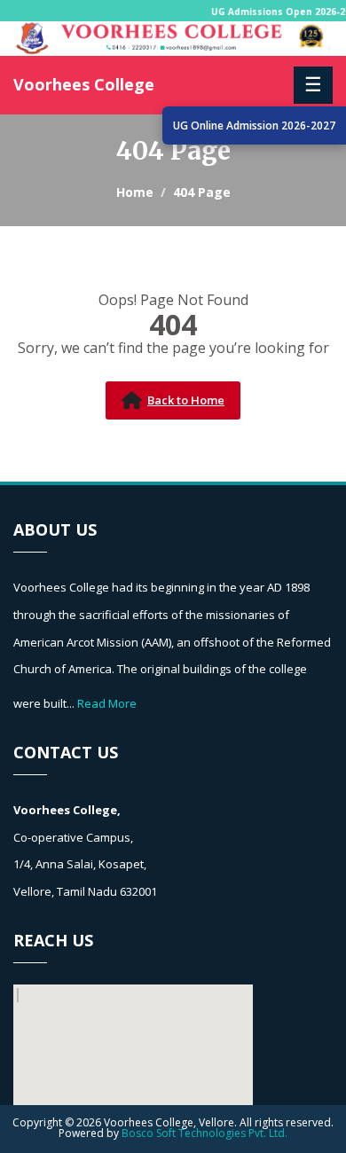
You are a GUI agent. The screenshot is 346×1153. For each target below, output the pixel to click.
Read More (107, 703)
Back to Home (185, 400)
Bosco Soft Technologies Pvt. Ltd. (204, 1133)
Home (134, 192)
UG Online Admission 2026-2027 (254, 125)
